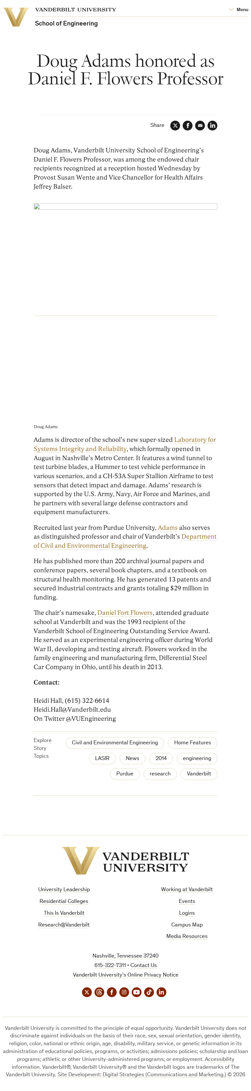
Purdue (124, 774)
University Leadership (64, 890)
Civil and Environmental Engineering (115, 743)
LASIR (102, 759)
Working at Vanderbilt (187, 890)
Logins (187, 913)
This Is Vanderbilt (64, 913)
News (132, 759)
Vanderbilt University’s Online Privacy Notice (125, 975)
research (160, 774)
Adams (168, 528)
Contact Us (143, 966)
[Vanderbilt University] (125, 861)
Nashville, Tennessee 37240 (125, 956)
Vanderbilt (199, 774)
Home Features (192, 743)
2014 (161, 759)
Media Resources (187, 937)
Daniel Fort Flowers (125, 613)
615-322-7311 (110, 966)
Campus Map (187, 925)
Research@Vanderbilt (64, 925)
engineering (197, 759)
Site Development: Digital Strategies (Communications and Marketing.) (142, 1075)
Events (187, 902)
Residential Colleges (64, 902)
